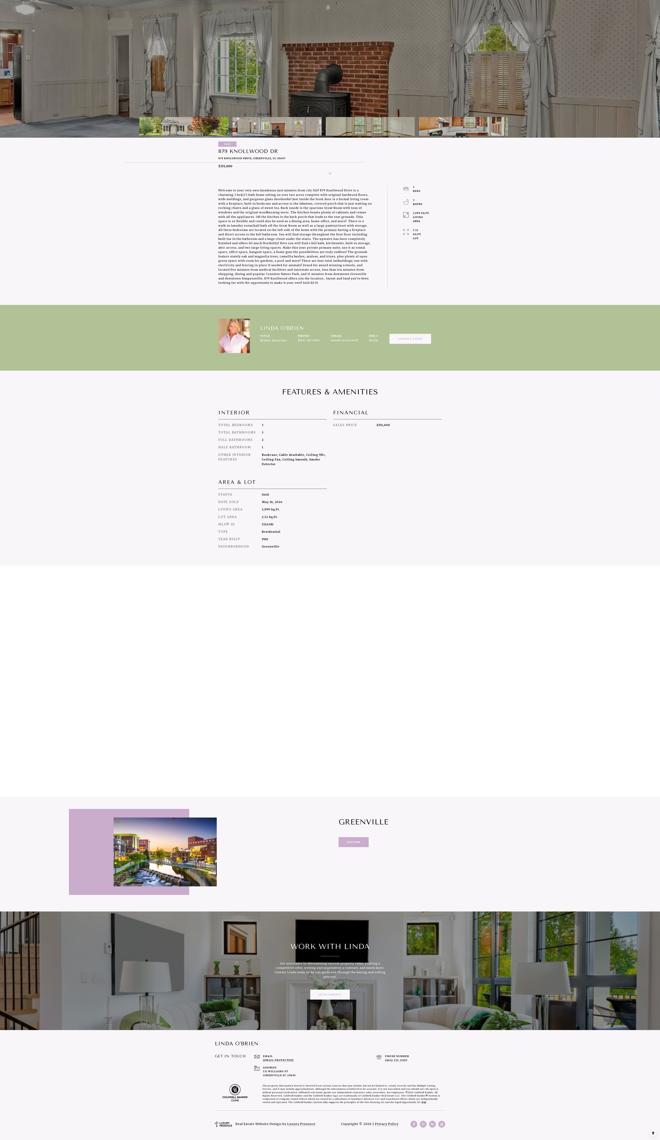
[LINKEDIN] (432, 1124)
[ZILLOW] (441, 1124)
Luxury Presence (301, 1124)
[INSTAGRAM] (423, 1124)
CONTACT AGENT (410, 338)
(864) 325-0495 (309, 340)
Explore (353, 842)
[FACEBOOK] (413, 1124)
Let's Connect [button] (330, 994)
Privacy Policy (386, 1124)
